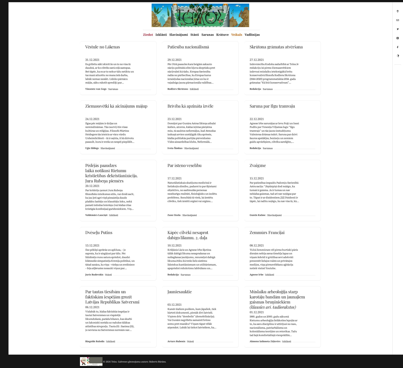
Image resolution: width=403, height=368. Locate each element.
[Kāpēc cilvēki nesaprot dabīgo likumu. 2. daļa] (200, 253)
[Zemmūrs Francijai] (282, 253)
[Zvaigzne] (282, 190)
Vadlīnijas (252, 35)
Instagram (397, 39)
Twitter (397, 30)
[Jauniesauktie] (200, 316)
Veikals (236, 35)
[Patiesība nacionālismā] (200, 68)
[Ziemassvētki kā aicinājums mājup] (118, 127)
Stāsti (194, 35)
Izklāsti (161, 35)
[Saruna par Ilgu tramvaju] (282, 127)
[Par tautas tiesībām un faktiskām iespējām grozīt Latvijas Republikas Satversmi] (118, 316)
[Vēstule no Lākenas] (118, 68)
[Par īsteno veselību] (200, 190)
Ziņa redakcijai (397, 21)
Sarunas (208, 35)
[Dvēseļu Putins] (118, 253)
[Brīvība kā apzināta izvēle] (200, 127)
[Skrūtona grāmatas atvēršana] (282, 68)
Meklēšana (397, 57)
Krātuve (222, 35)
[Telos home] (91, 361)
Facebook (397, 48)
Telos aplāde (397, 12)
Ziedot (148, 35)
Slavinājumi (178, 35)
